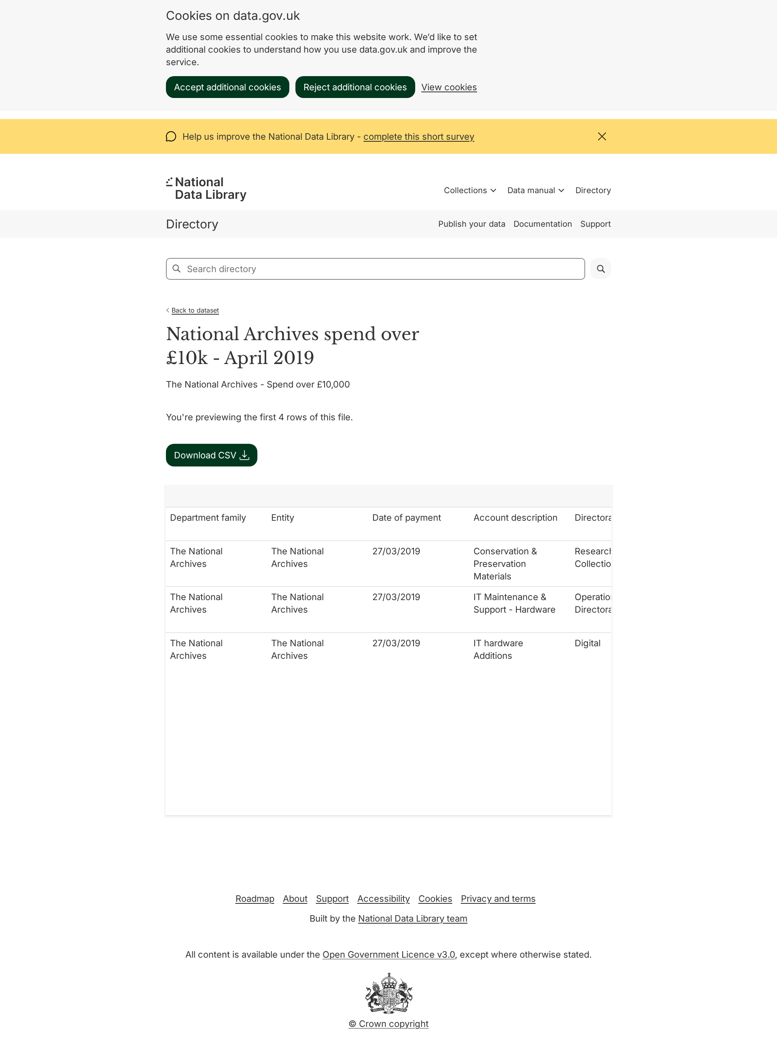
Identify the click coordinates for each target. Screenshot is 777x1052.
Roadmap (255, 898)
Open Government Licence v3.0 (389, 954)
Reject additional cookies (355, 87)
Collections (465, 190)
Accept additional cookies (227, 87)
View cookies (449, 87)
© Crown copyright (388, 1023)
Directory (593, 190)
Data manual (531, 190)
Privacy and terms (498, 898)
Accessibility (383, 898)
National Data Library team (412, 918)
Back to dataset (195, 310)
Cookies (435, 898)
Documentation (543, 224)
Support (595, 224)
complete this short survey (418, 136)
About (295, 898)
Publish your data (471, 224)
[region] (388, 651)
